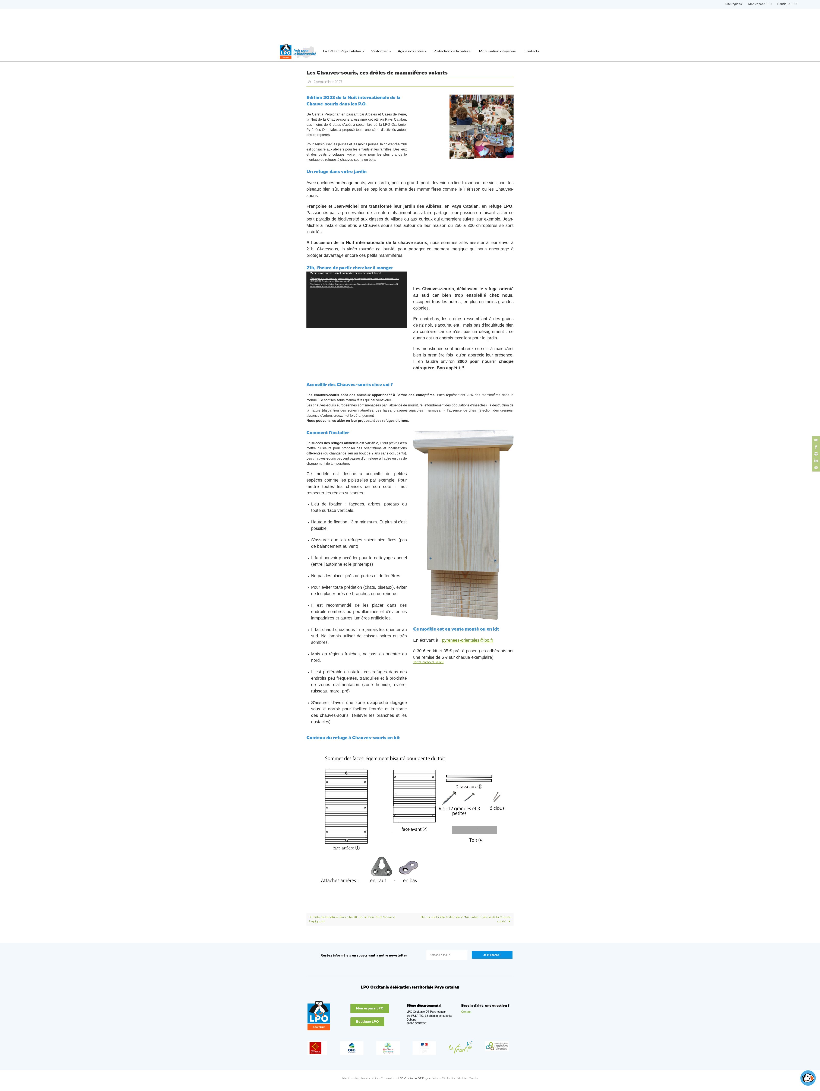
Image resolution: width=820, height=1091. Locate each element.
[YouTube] (815, 467)
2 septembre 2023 (327, 82)
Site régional (733, 4)
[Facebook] (815, 447)
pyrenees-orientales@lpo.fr (467, 640)
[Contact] (815, 440)
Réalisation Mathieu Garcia (460, 1078)
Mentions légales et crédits (360, 1078)
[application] (356, 300)
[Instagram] (815, 454)
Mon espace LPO (760, 4)
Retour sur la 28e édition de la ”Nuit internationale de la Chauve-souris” (466, 919)
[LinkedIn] (815, 461)
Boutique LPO (787, 4)
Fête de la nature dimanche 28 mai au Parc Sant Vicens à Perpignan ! (352, 919)
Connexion (388, 1078)
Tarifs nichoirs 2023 (428, 662)
